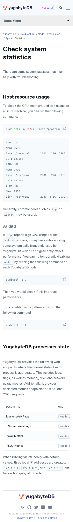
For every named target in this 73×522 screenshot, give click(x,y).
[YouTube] (50, 507)
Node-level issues (49, 34)
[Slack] (22, 507)
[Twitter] (36, 507)
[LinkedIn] (43, 507)
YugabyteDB (10, 34)
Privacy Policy (24, 517)
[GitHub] (29, 507)
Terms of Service (46, 517)
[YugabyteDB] (17, 8)
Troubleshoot (27, 34)
